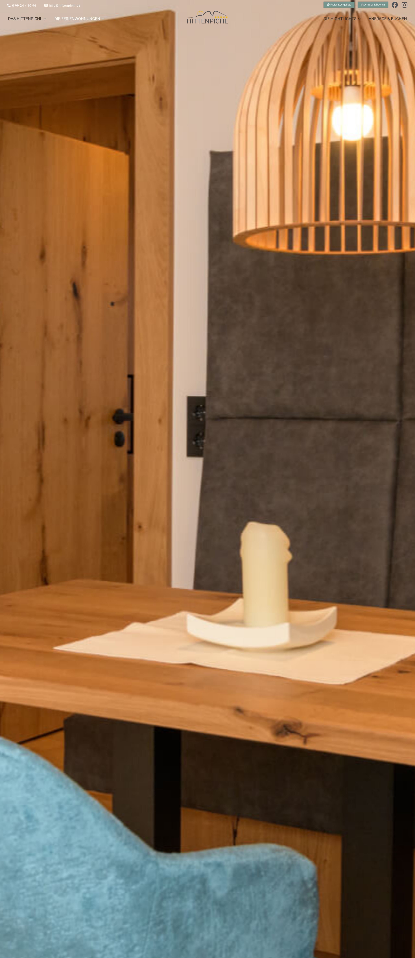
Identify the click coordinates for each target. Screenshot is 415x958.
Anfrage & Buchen (388, 18)
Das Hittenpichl (25, 18)
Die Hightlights (340, 18)
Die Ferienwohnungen (77, 18)
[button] (44, 18)
